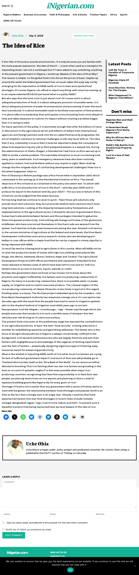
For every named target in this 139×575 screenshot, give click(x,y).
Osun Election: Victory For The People (121, 89)
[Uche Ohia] (6, 35)
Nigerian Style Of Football (118, 81)
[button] (8, 6)
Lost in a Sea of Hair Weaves (118, 156)
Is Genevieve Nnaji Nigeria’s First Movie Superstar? (118, 130)
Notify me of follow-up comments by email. (29, 529)
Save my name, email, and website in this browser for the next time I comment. (47, 522)
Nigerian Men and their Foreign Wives (119, 121)
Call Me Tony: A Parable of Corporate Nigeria (121, 72)
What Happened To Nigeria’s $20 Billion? (120, 97)
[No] (134, 566)
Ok (70, 570)
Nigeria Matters (84, 35)
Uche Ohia (17, 35)
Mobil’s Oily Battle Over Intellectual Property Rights (120, 147)
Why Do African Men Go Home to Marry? (119, 139)
